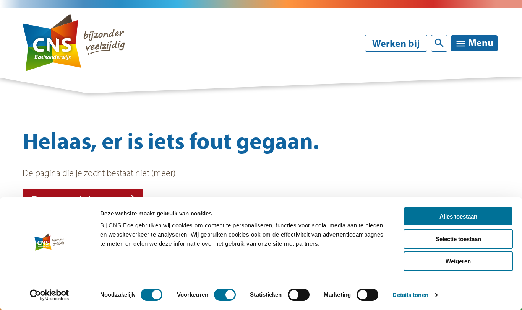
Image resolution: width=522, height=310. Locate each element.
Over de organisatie (262, 108)
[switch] (225, 295)
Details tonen (410, 295)
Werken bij (396, 43)
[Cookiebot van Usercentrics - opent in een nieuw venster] (49, 295)
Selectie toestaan (458, 239)
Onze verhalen (366, 108)
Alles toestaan (458, 216)
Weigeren (458, 261)
